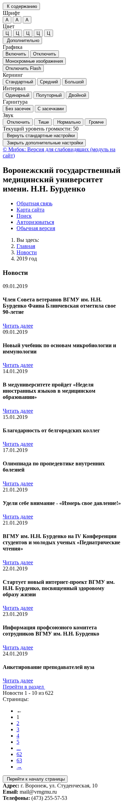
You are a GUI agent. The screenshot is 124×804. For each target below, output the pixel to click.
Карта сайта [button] (30, 210)
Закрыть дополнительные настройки (44, 142)
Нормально (68, 122)
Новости (27, 252)
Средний (49, 81)
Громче (95, 122)
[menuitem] (69, 203)
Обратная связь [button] (34, 203)
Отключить (44, 53)
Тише (43, 122)
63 (19, 760)
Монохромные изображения (34, 61)
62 (19, 754)
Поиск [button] (24, 216)
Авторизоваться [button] (35, 222)
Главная (26, 246)
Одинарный (17, 95)
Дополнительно (22, 40)
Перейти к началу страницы (35, 779)
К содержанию (21, 6)
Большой (74, 81)
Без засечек (18, 108)
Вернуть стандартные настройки (40, 135)
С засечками (51, 108)
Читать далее (18, 326)
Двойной (77, 95)
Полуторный (49, 95)
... (19, 748)
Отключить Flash (23, 68)
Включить (16, 53)
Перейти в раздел (24, 687)
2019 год (27, 258)
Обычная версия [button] (36, 228)
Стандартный (19, 81)
